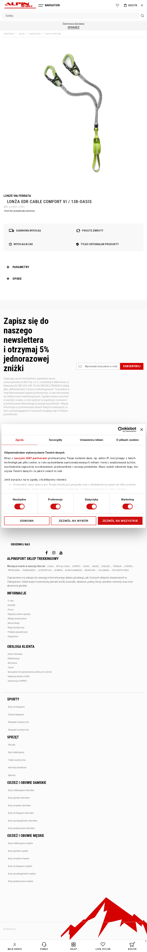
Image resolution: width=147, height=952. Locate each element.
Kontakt (11, 605)
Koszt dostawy (15, 654)
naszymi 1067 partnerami (30, 458)
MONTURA (90, 570)
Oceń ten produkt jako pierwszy (19, 211)
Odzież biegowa (16, 714)
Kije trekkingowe (16, 752)
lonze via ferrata (53, 33)
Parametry (21, 267)
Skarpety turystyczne (18, 722)
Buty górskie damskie (19, 798)
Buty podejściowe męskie (20, 881)
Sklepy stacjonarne (17, 618)
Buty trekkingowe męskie (20, 843)
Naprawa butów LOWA (18, 676)
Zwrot (10, 667)
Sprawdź (73, 27)
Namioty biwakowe (17, 767)
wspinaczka (35, 33)
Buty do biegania (16, 707)
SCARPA (58, 570)
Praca (10, 609)
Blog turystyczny (16, 627)
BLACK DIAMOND (73, 570)
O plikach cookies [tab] (127, 439)
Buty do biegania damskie (21, 813)
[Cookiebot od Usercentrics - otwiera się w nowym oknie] (120, 429)
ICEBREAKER (28, 570)
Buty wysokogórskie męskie (22, 874)
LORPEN (128, 566)
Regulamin (13, 636)
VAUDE (95, 566)
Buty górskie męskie (18, 851)
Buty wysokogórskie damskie (22, 821)
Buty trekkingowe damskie (21, 790)
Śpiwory (12, 775)
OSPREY (76, 566)
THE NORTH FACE (120, 570)
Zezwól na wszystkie (120, 520)
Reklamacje (14, 658)
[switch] (55, 507)
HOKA (86, 566)
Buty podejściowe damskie (21, 828)
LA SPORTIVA (44, 570)
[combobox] (73, 15)
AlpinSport (9, 33)
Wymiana (12, 663)
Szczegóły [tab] (55, 439)
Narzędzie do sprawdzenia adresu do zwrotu (30, 672)
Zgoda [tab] (19, 439)
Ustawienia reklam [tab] (91, 439)
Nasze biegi (13, 623)
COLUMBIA (103, 570)
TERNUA (117, 566)
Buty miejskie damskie (19, 805)
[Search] (142, 15)
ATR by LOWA (62, 566)
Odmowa (27, 520)
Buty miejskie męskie (18, 858)
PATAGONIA (14, 570)
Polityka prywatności (18, 632)
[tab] (73, 267)
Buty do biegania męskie (20, 866)
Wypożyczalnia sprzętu (19, 614)
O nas (11, 600)
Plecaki (11, 745)
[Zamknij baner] (141, 429)
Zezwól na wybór (73, 520)
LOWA (50, 566)
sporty (22, 33)
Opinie (17, 278)
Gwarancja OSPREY (17, 681)
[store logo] (20, 5)
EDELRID (106, 566)
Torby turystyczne (17, 760)
